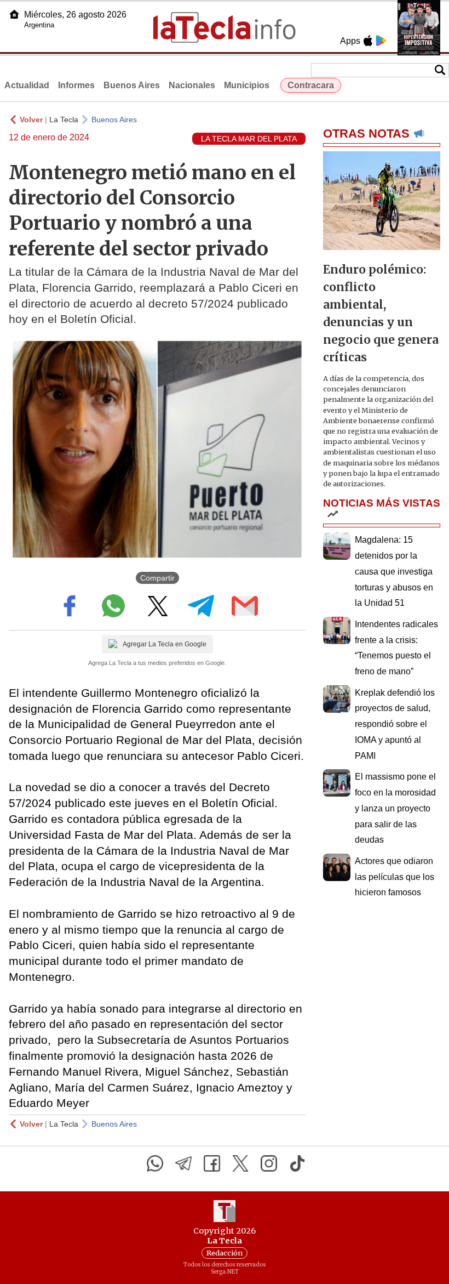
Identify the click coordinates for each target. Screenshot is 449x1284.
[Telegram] (183, 1163)
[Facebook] (212, 1163)
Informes (76, 85)
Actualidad (26, 85)
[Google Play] (381, 40)
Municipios (246, 85)
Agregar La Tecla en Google (164, 644)
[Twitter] (240, 1163)
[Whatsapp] (155, 1163)
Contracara (310, 85)
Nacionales (192, 85)
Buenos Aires (131, 85)
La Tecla (63, 119)
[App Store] (367, 40)
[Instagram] (268, 1163)
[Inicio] (14, 14)
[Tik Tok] (297, 1163)
